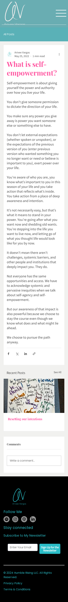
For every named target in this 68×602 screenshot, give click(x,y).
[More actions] (59, 54)
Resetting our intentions (25, 419)
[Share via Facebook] (8, 353)
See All (57, 372)
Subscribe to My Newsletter (24, 535)
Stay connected (18, 527)
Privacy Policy (12, 583)
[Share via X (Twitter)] (17, 353)
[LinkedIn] (33, 519)
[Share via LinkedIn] (25, 353)
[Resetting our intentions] (34, 396)
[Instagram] (15, 519)
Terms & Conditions (16, 589)
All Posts (8, 34)
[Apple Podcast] (24, 519)
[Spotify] (6, 519)
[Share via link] (34, 353)
